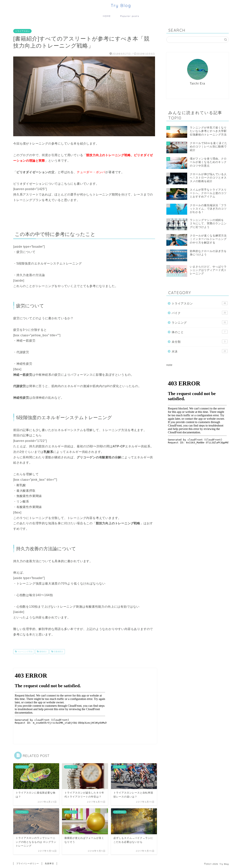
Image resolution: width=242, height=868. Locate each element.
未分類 (198, 341)
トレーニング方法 (25, 651)
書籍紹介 (43, 651)
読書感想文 (58, 651)
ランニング (199, 322)
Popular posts (129, 16)
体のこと (198, 332)
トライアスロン (22, 31)
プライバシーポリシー (27, 863)
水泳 (199, 351)
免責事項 (49, 863)
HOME (107, 16)
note (169, 364)
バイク (199, 313)
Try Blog (121, 5)
